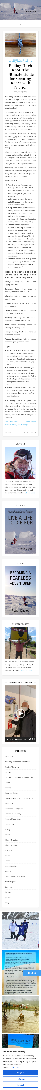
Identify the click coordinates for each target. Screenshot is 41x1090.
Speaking (8, 897)
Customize (21, 1079)
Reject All (20, 1085)
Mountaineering (11, 866)
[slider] (18, 739)
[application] (20, 713)
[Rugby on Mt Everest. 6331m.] (20, 930)
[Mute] (30, 739)
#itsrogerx (25, 424)
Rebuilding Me (10, 882)
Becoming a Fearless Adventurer (17, 762)
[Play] (7, 739)
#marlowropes (30, 422)
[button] (20, 713)
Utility (28, 62)
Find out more (26, 670)
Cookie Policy (14, 1067)
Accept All (20, 1073)
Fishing (7, 829)
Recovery (8, 887)
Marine (20, 62)
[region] (20, 1069)
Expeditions (9, 824)
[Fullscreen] (33, 739)
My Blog (8, 871)
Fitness (7, 835)
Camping (8, 772)
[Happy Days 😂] (20, 1014)
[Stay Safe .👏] (20, 972)
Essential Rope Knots (13, 819)
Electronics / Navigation (14, 808)
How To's (8, 850)
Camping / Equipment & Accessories (19, 777)
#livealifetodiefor (11, 422)
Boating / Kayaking (12, 767)
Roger (9, 432)
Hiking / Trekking (11, 840)
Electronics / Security (13, 814)
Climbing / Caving (11, 793)
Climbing (8, 788)
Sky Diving (8, 892)
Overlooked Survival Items (15, 876)
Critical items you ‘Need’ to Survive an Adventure (19, 800)
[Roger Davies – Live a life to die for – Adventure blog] (20, 10)
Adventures (9, 756)
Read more (30, 493)
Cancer (7, 782)
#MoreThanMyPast (13, 424)
